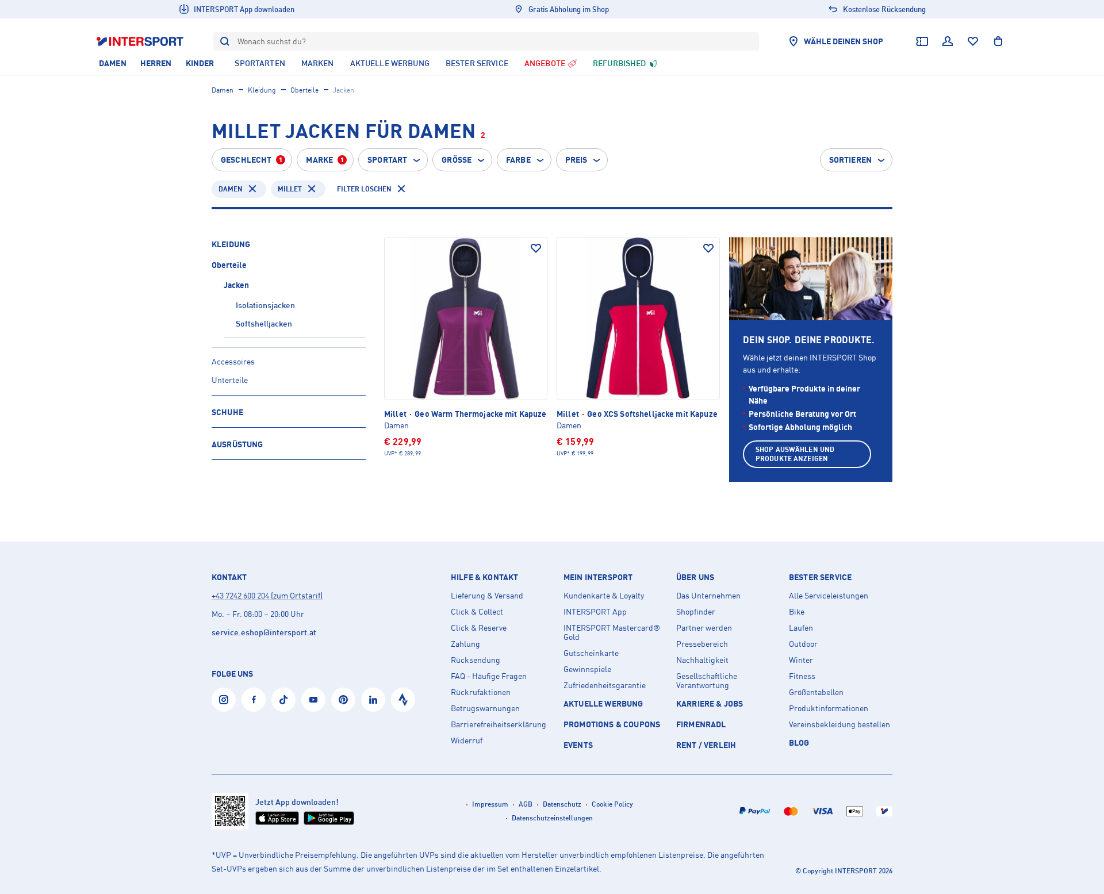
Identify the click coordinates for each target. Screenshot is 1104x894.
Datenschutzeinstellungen (552, 818)
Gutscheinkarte (591, 653)
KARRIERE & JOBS (709, 703)
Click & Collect (477, 611)
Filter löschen (364, 189)
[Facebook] (253, 700)
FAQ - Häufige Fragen (489, 676)
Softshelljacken (264, 323)
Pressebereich (702, 644)
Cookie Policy (612, 804)
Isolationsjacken (265, 305)
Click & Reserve (479, 627)
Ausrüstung (237, 444)
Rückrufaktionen (481, 692)
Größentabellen (816, 692)
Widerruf (466, 740)
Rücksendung (475, 660)
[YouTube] (313, 700)
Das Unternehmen (708, 595)
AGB (525, 804)
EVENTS (578, 745)
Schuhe (227, 412)
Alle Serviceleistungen (828, 595)
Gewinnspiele (587, 669)
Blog (799, 742)
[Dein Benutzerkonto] (947, 41)
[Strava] (403, 700)
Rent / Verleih (706, 745)
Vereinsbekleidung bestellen (839, 724)
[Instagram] (224, 700)
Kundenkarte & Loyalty (604, 595)
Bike (796, 611)
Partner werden (704, 627)
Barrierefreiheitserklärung (498, 724)
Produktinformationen (828, 708)
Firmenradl (701, 724)
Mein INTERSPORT (598, 577)
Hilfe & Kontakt (484, 577)
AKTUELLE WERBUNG (603, 703)
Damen (222, 90)
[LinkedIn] (373, 700)
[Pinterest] (343, 700)
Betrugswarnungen (485, 708)
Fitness (802, 676)
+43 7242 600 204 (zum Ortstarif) (267, 595)
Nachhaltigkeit (702, 660)
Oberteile (304, 90)
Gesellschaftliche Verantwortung (706, 681)
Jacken (236, 285)
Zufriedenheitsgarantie (605, 685)
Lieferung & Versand (487, 595)
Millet (290, 189)
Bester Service (820, 577)
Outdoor (803, 644)
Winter (801, 660)
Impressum (490, 804)
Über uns (695, 577)
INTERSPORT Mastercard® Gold (612, 632)
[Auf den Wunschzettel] (535, 248)
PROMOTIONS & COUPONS (612, 724)
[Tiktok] (283, 700)
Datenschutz (562, 804)
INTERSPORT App (595, 611)
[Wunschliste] (973, 41)
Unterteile (230, 380)
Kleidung (262, 90)
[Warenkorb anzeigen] (998, 41)
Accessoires (233, 361)
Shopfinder (695, 611)
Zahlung (465, 644)
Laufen (801, 627)
